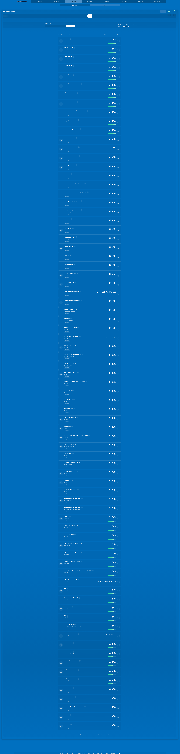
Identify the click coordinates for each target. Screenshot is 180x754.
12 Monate (72, 16)
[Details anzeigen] (118, 41)
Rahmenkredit (123, 1)
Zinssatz (111, 34)
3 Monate (53, 16)
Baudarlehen (157, 1)
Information (75, 5)
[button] (89, 41)
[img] (112, 43)
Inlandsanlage (66, 51)
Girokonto (39, 1)
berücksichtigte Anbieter (75, 734)
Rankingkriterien (84, 734)
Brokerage (90, 1)
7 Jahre (110, 16)
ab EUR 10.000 (71, 26)
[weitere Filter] (169, 15)
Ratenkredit (140, 1)
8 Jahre (115, 16)
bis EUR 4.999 (49, 26)
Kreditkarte (107, 1)
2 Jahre (84, 16)
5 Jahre (100, 16)
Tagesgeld (56, 1)
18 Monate (78, 16)
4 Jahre (95, 16)
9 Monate (66, 16)
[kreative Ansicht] (169, 11)
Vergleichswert (118, 34)
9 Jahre (121, 16)
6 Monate (60, 16)
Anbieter (105, 34)
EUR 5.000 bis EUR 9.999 (60, 26)
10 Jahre (126, 16)
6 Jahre (105, 16)
